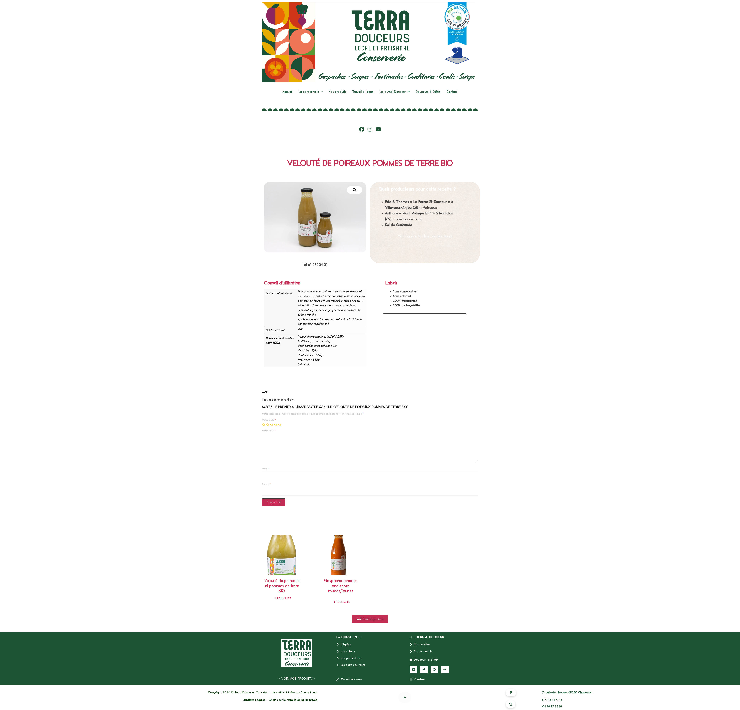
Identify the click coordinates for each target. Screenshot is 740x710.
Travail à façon (362, 91)
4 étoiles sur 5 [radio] (275, 424)
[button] (310, 92)
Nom (265, 468)
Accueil (287, 91)
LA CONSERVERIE (349, 637)
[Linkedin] (413, 669)
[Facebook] (361, 129)
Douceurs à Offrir (427, 91)
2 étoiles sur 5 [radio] (267, 424)
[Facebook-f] (424, 669)
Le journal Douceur (392, 91)
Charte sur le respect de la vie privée (293, 699)
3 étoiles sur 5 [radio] (271, 424)
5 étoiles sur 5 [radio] (279, 424)
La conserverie (309, 91)
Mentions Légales (254, 699)
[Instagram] (370, 129)
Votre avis (268, 430)
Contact (452, 91)
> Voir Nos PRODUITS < (297, 678)
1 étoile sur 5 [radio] (263, 424)
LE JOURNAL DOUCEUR (427, 637)
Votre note (269, 420)
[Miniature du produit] (354, 190)
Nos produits (337, 91)
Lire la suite (283, 598)
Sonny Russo (309, 692)
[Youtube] (378, 129)
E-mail (266, 484)
